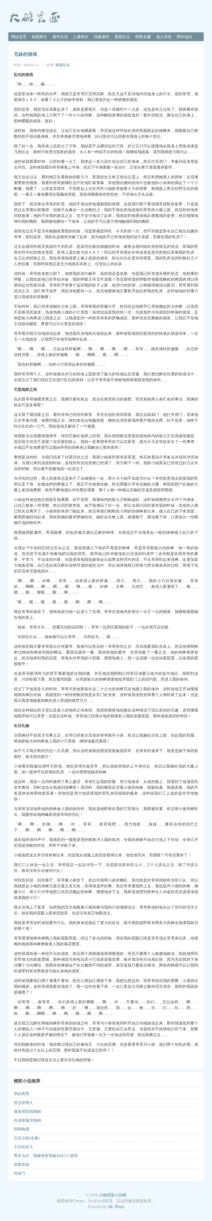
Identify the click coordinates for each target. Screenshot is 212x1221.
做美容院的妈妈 (27, 1111)
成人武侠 (163, 36)
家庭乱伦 (122, 36)
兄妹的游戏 (25, 54)
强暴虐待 (101, 36)
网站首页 (18, 36)
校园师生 (39, 36)
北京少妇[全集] (27, 1137)
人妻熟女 (81, 36)
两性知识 (184, 36)
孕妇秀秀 (21, 1093)
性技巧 (19, 1173)
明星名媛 (143, 36)
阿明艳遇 (21, 1129)
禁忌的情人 (23, 1102)
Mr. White (116, 1206)
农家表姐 (21, 1164)
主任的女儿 (23, 1146)
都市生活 (60, 36)
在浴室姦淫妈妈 (27, 1120)
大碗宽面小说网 (112, 1195)
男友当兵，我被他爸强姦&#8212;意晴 (46, 1155)
